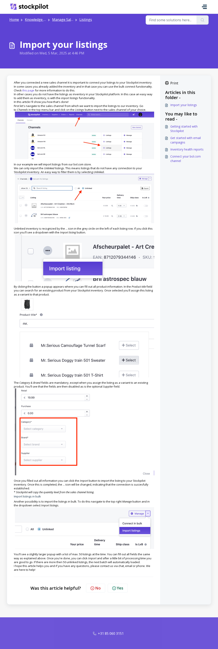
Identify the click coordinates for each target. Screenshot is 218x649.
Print (174, 83)
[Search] (202, 20)
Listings (85, 19)
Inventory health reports (187, 149)
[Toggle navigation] (204, 7)
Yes (120, 588)
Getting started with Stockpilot (184, 128)
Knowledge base (38, 19)
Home (14, 19)
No (98, 588)
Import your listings (183, 105)
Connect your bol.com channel (185, 158)
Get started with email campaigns (185, 140)
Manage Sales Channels (71, 19)
